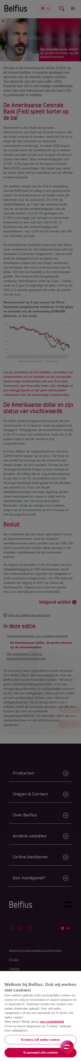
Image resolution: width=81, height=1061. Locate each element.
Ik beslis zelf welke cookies (40, 1039)
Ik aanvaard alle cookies (40, 1052)
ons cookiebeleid (52, 1021)
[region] (40, 1016)
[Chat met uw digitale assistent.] (67, 1047)
